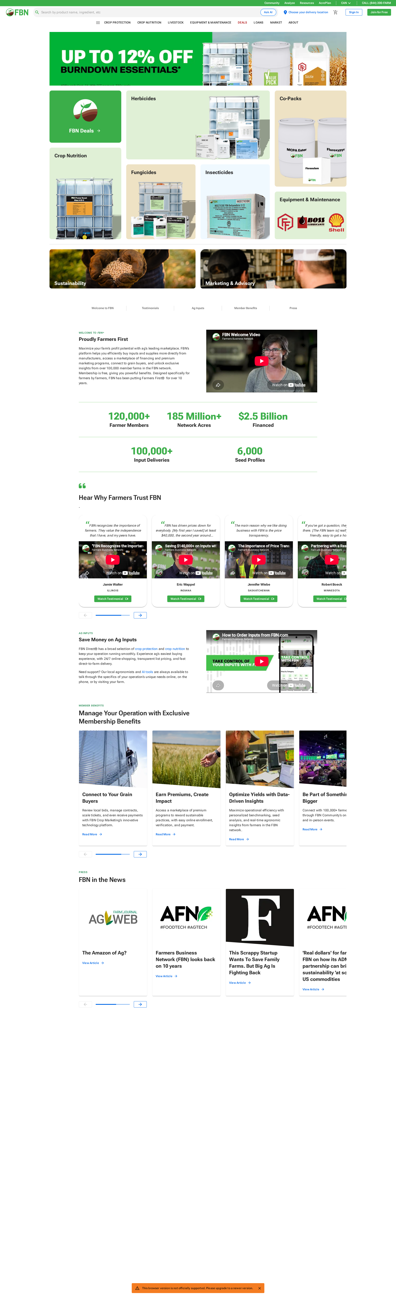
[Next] (140, 615)
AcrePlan (325, 3)
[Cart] (336, 12)
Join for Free (379, 12)
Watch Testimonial (110, 598)
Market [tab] (276, 22)
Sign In (354, 12)
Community (271, 3)
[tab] (102, 308)
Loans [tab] (258, 22)
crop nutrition (175, 649)
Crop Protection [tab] (117, 22)
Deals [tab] (242, 22)
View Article (90, 963)
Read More (89, 834)
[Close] (259, 1288)
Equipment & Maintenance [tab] (210, 22)
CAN (344, 3)
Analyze (289, 3)
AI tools (147, 672)
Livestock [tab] (176, 22)
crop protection (146, 649)
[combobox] (150, 12)
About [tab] (293, 22)
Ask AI (268, 12)
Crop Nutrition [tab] (149, 22)
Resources (307, 3)
